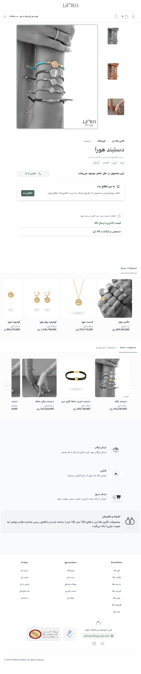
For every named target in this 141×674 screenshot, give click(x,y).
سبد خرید (70, 577)
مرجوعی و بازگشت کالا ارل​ (107, 231)
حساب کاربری (70, 591)
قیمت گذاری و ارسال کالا (107, 223)
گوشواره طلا (116, 604)
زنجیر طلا (116, 598)
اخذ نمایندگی (24, 591)
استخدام (24, 598)
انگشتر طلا (116, 577)
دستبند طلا (116, 584)
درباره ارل (24, 570)
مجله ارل (70, 598)
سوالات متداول (70, 584)
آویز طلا (117, 570)
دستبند (87, 141)
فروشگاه (101, 141)
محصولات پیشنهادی (106, 348)
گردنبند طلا (116, 591)
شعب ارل (24, 577)
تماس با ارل (24, 584)
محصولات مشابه (128, 348)
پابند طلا (116, 611)
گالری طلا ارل (118, 141)
